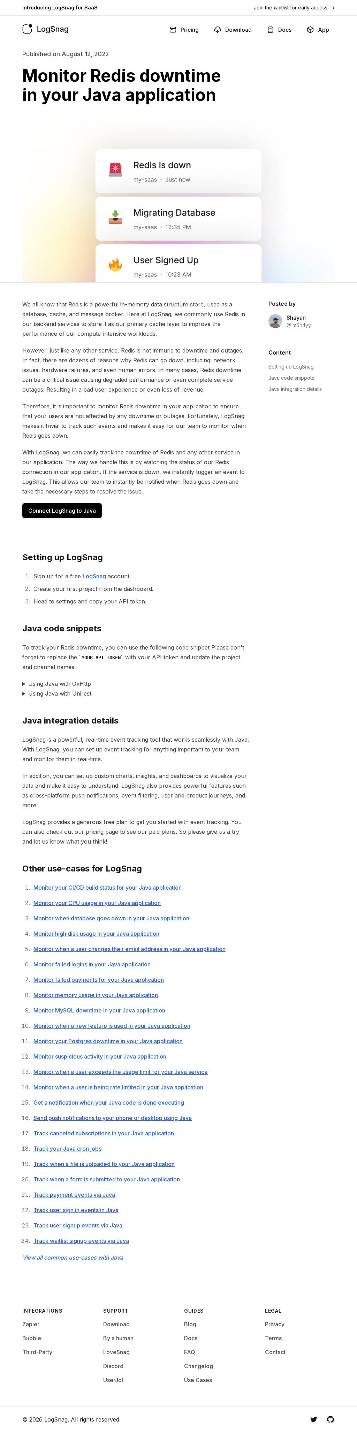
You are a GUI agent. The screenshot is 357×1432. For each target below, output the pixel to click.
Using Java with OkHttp (59, 683)
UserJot (113, 1380)
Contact (275, 1352)
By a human (118, 1338)
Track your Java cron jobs (67, 1148)
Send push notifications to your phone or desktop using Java (112, 1117)
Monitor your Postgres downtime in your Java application (108, 1041)
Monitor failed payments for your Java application (98, 979)
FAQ (189, 1352)
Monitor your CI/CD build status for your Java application (107, 887)
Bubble (31, 1338)
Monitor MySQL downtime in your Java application (99, 1010)
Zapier (30, 1324)
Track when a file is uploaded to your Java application (104, 1163)
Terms (273, 1338)
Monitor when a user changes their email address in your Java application (129, 948)
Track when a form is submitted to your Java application (106, 1179)
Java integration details (295, 389)
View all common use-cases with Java (72, 1257)
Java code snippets (291, 378)
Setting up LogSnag (291, 367)
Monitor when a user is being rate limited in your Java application (118, 1087)
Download (116, 1324)
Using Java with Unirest (59, 693)
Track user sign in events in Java (76, 1210)
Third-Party (37, 1352)
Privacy (274, 1324)
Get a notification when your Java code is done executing (108, 1102)
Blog (190, 1324)
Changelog (198, 1366)
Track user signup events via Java (77, 1225)
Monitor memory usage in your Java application (95, 995)
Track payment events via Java (74, 1194)
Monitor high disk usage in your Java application (96, 933)
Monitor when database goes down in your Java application (111, 918)
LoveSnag (116, 1352)
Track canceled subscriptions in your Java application (103, 1133)
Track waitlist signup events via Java (81, 1240)
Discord (113, 1366)
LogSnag (94, 576)
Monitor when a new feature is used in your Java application (111, 1025)
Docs (190, 1338)
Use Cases (198, 1380)
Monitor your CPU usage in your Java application (97, 902)
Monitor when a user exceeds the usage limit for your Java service (120, 1071)
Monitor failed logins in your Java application (92, 964)
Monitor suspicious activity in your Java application (99, 1056)
